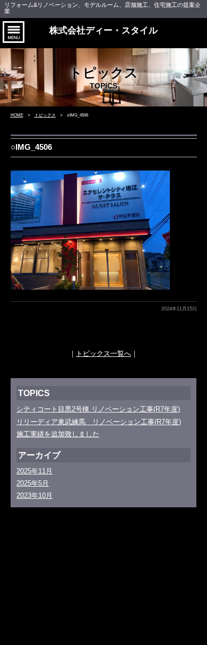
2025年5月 (32, 483)
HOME (17, 115)
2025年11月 (34, 471)
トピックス (45, 115)
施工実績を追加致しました (57, 434)
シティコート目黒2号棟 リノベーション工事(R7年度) (98, 409)
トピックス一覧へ (103, 353)
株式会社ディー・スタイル (103, 30)
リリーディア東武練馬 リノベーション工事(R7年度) (98, 422)
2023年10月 (34, 495)
